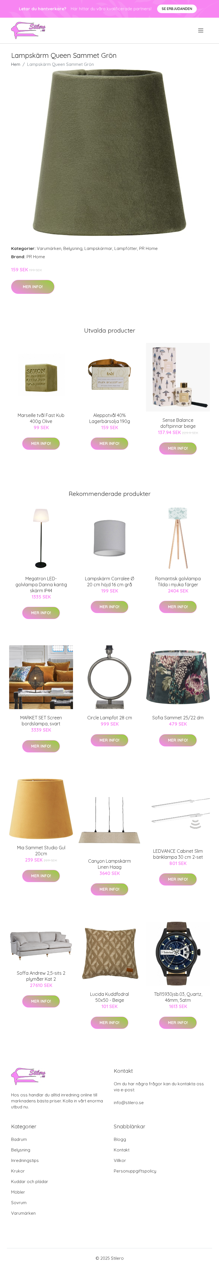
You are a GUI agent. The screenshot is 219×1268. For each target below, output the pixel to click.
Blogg (120, 1139)
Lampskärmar (98, 248)
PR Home (148, 248)
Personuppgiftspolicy (135, 1171)
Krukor (18, 1171)
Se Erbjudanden (177, 9)
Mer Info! (33, 286)
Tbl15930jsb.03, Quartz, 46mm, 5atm (178, 997)
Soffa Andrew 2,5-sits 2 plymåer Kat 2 (41, 976)
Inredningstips (25, 1160)
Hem (15, 64)
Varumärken (49, 248)
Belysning (72, 248)
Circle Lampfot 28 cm (109, 717)
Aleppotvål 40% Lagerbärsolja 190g (109, 418)
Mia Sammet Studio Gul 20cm (41, 850)
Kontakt (121, 1150)
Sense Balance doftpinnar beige (178, 423)
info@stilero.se (129, 1102)
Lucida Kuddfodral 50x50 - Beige (109, 997)
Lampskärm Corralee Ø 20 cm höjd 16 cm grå (109, 581)
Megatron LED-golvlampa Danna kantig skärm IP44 (41, 584)
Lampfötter (125, 248)
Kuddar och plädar (29, 1181)
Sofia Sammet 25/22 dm (178, 717)
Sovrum (19, 1202)
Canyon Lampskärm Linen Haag (109, 864)
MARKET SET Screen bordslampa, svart (41, 720)
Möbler (18, 1192)
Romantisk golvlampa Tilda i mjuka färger (178, 581)
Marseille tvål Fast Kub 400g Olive (41, 418)
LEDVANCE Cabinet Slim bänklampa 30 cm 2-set (178, 854)
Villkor (120, 1160)
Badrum (19, 1139)
